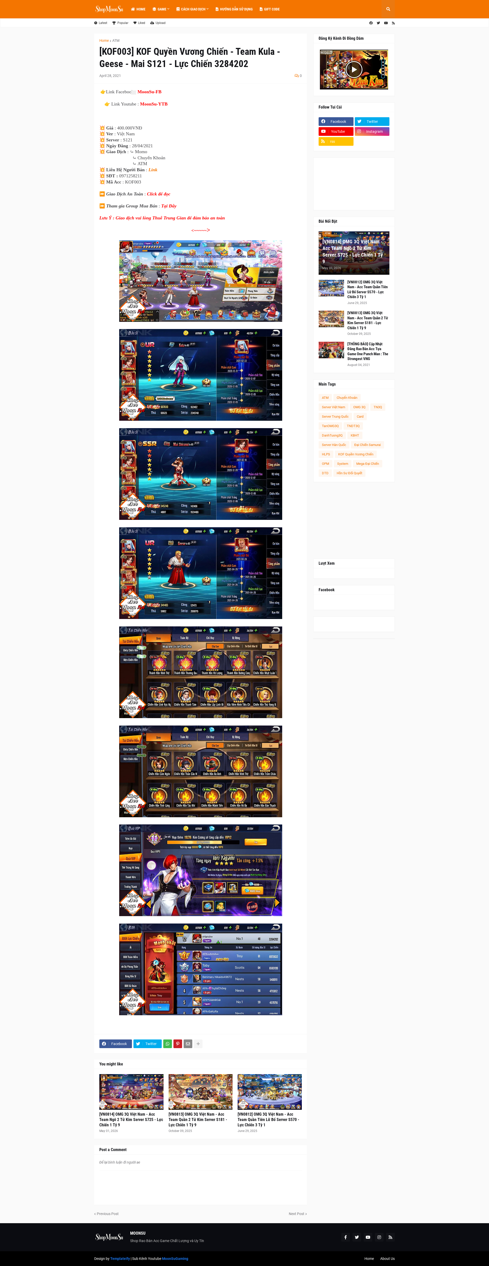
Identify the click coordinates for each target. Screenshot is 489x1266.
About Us (387, 1259)
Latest (103, 23)
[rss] (393, 23)
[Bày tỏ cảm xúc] (133, 92)
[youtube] (386, 23)
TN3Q (378, 407)
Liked (141, 23)
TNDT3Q (353, 426)
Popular (122, 23)
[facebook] (371, 23)
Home (104, 40)
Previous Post (108, 1214)
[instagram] (379, 1237)
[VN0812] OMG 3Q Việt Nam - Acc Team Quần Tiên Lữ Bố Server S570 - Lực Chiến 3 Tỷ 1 (268, 1119)
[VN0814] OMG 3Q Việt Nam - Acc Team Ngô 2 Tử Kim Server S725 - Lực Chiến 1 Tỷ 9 (131, 1119)
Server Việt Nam (333, 407)
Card (360, 416)
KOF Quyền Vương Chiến (355, 454)
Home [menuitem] (141, 9)
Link (152, 169)
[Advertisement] (354, 520)
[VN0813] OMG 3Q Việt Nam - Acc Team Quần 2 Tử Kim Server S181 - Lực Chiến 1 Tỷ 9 (198, 1119)
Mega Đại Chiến (367, 464)
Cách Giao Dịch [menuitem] (193, 9)
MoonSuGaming (175, 1259)
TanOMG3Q (330, 426)
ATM (115, 40)
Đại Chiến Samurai (367, 445)
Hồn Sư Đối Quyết (349, 473)
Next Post (296, 1214)
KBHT (355, 435)
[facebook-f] (345, 1237)
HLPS (326, 454)
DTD (325, 473)
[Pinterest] (177, 1043)
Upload (161, 23)
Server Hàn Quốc (334, 445)
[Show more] (198, 1043)
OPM (325, 464)
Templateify (120, 1259)
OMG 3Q (359, 407)
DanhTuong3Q (332, 435)
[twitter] (378, 23)
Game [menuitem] (162, 9)
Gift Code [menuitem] (272, 9)
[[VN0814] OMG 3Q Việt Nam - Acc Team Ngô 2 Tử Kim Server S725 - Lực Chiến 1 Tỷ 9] (131, 1092)
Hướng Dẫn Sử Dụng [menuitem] (236, 9)
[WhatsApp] (167, 1043)
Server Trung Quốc (335, 416)
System (342, 464)
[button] (388, 9)
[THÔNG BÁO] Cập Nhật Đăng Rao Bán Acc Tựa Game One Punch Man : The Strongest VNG (367, 351)
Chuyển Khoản (347, 398)
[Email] (188, 1043)
